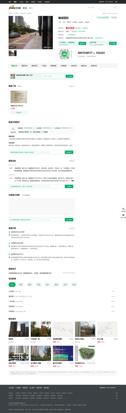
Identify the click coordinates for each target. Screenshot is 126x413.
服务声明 (39, 388)
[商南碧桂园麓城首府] (63, 322)
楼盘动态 (84, 66)
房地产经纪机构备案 (60, 405)
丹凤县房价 (32, 398)
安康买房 (47, 393)
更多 (72, 181)
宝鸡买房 (29, 393)
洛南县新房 (25, 395)
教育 (29, 285)
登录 (116, 2)
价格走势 (74, 66)
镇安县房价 (53, 398)
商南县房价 (39, 398)
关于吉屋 (11, 388)
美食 (56, 285)
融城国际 (29, 13)
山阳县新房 (46, 395)
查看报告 (69, 152)
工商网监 (68, 405)
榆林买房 (64, 393)
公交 (12, 285)
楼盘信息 (24, 66)
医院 (38, 285)
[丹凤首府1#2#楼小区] (85, 346)
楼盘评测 (35, 66)
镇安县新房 (53, 395)
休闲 (65, 285)
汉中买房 (41, 393)
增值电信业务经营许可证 (47, 405)
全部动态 (71, 161)
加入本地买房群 (103, 17)
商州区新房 (18, 395)
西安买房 (18, 393)
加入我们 (32, 388)
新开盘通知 (71, 35)
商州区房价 (18, 398)
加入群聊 (112, 43)
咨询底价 (85, 28)
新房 (15, 2)
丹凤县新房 (32, 395)
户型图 (44, 66)
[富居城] (19, 322)
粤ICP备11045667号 (14, 405)
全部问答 (71, 228)
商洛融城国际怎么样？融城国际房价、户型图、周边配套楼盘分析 (30, 273)
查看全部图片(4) (48, 47)
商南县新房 (23, 13)
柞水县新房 (60, 395)
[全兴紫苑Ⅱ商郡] (41, 346)
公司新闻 (18, 388)
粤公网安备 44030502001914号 (30, 405)
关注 (115, 17)
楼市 (27, 2)
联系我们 (25, 388)
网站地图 (46, 388)
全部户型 (71, 86)
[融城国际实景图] (31, 32)
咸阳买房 (24, 393)
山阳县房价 (46, 398)
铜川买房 (53, 393)
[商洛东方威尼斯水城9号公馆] (85, 322)
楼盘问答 (94, 66)
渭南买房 (35, 393)
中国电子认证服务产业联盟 (79, 405)
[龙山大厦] (107, 322)
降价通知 (78, 28)
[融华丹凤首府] (63, 346)
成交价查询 (81, 31)
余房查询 (74, 31)
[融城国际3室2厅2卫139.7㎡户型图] (19, 97)
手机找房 (47, 2)
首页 (10, 2)
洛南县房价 (25, 398)
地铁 (21, 285)
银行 (47, 285)
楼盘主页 (14, 66)
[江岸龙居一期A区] (41, 322)
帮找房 (33, 2)
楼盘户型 (12, 86)
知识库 (40, 2)
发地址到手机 (99, 38)
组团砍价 (82, 43)
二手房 (21, 2)
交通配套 (64, 66)
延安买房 (70, 393)
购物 (74, 285)
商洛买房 (11, 13)
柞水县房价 (60, 398)
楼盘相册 (53, 66)
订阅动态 (69, 186)
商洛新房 (16, 13)
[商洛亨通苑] (19, 346)
